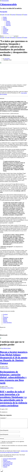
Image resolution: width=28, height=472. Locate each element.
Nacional (8, 22)
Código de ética (6, 461)
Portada (5, 17)
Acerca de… (6, 33)
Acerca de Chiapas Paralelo (9, 458)
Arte (4, 26)
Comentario (3, 418)
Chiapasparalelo (8, 4)
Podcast (5, 32)
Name (4, 430)
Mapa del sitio (6, 465)
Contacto (5, 466)
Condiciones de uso (7, 464)
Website (2, 438)
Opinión (5, 18)
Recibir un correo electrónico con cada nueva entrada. (14, 445)
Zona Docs (7, 58)
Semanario (5, 30)
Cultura (4, 28)
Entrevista (8, 25)
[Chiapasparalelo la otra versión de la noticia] (14, 0)
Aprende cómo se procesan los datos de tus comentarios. (14, 451)
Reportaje (8, 24)
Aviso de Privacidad (7, 462)
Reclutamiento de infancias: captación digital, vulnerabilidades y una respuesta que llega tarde (13, 377)
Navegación (3, 11)
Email (4, 434)
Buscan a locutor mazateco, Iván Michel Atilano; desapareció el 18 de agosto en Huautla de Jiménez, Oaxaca (14, 357)
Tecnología (5, 29)
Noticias (5, 19)
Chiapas (8, 21)
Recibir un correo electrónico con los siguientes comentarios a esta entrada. (12, 442)
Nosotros (5, 460)
